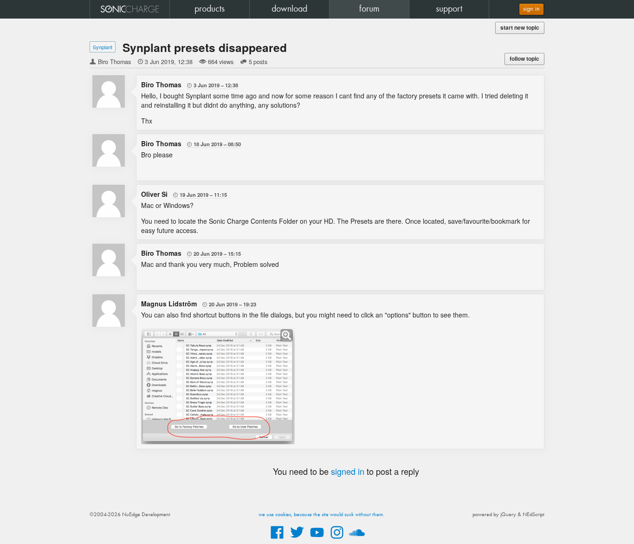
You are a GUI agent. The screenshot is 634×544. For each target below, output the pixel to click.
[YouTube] (317, 539)
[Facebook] (277, 539)
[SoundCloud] (357, 539)
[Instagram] (337, 539)
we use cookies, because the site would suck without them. (321, 515)
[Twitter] (297, 539)
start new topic (519, 28)
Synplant (102, 47)
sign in (531, 9)
